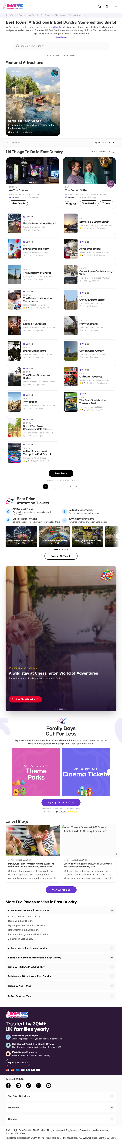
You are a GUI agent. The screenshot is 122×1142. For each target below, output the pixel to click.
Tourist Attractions (77, 15)
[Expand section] (112, 948)
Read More (61, 37)
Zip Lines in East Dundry (20, 938)
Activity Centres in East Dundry (24, 916)
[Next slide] (110, 772)
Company (13, 1119)
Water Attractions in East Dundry (26, 966)
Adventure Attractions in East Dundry (29, 910)
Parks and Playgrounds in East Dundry (28, 934)
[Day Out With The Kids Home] (13, 6)
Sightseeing (60, 15)
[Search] (99, 6)
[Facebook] (8, 1086)
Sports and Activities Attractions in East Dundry (34, 957)
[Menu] (115, 6)
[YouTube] (48, 1086)
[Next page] (76, 486)
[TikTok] (28, 1086)
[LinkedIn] (18, 1086)
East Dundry (46, 15)
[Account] (107, 6)
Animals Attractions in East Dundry (27, 948)
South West (11, 15)
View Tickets (53, 55)
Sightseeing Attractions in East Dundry (29, 976)
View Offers (69, 55)
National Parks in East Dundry (23, 929)
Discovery (13, 1107)
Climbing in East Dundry (20, 921)
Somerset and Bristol (28, 15)
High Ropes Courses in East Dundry (26, 925)
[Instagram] (38, 1086)
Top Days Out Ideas (19, 1096)
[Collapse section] (112, 910)
